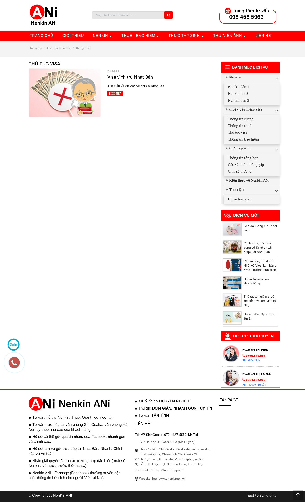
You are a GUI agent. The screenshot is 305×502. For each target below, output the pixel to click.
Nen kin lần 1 (238, 87)
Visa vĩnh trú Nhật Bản (130, 77)
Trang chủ (41, 36)
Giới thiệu (73, 36)
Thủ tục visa (237, 132)
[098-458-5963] (16, 364)
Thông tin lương (240, 119)
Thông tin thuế (239, 126)
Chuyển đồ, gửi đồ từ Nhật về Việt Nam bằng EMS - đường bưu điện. (260, 265)
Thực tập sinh (184, 36)
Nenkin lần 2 (238, 93)
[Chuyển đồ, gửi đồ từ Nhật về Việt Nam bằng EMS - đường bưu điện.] (232, 265)
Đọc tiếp (115, 93)
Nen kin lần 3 (238, 100)
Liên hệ (263, 36)
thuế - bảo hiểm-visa (245, 109)
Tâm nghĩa (267, 495)
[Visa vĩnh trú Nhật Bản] (65, 92)
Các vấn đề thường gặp (246, 164)
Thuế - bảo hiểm (138, 36)
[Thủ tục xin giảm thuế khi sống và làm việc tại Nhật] (232, 300)
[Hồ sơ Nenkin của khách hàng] (232, 283)
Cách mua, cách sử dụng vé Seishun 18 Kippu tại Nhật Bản (258, 248)
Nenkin (100, 36)
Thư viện (236, 189)
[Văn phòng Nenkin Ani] (44, 15)
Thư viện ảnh (227, 36)
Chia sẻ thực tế (239, 171)
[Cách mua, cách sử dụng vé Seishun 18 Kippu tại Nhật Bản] (232, 247)
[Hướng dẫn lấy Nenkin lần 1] (232, 318)
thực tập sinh (239, 148)
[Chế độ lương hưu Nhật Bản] (232, 229)
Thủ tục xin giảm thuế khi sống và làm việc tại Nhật (260, 301)
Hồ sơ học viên (240, 199)
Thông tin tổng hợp (243, 158)
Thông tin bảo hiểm (243, 139)
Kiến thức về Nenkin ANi (249, 180)
